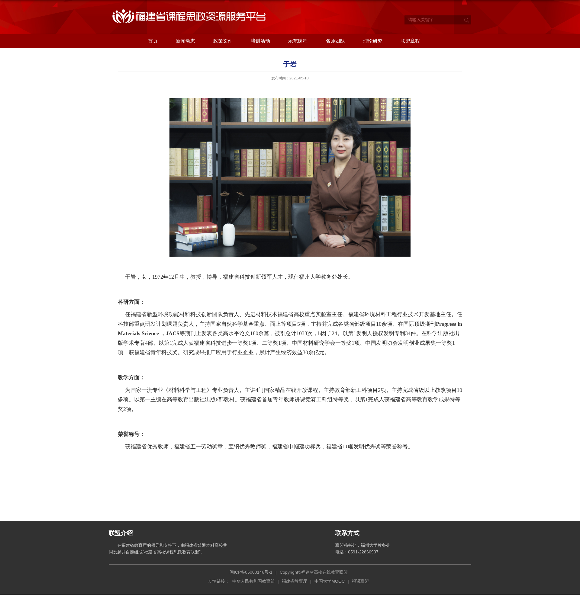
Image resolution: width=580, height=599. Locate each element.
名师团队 (335, 40)
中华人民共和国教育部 (253, 581)
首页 (153, 40)
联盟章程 (410, 40)
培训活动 (260, 40)
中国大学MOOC (329, 581)
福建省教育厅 (294, 581)
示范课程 (298, 40)
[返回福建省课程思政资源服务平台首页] (190, 9)
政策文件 (223, 40)
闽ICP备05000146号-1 (251, 572)
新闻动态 (185, 40)
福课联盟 (360, 581)
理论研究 (372, 40)
